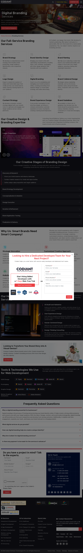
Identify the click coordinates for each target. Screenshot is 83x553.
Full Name (49, 265)
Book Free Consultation (25, 285)
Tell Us (48, 283)
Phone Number (51, 277)
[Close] (72, 255)
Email (48, 271)
